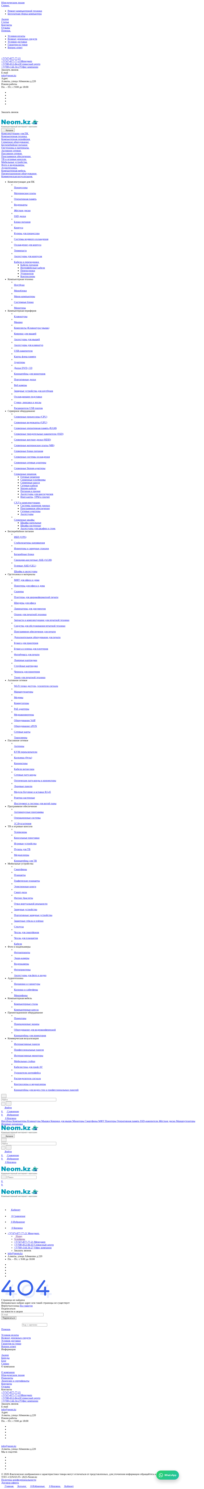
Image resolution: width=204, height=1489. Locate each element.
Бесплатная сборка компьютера (25, 13)
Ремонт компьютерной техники (25, 11)
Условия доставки (17, 41)
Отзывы (5, 1386)
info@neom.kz (8, 75)
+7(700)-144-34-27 (19, 67)
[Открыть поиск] (3, 1177)
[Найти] (8, 1103)
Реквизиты (7, 1378)
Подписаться (9, 1318)
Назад (18, 1236)
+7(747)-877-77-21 (11, 58)
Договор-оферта (10, 1482)
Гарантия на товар (18, 44)
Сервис (5, 1363)
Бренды (5, 1358)
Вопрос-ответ (15, 47)
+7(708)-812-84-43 (20, 64)
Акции (5, 1355)
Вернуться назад (10, 1305)
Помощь (5, 1329)
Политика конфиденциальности (18, 1479)
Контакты (6, 1383)
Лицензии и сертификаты (15, 1381)
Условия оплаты (16, 36)
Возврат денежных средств (22, 39)
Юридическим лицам (13, 1375)
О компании (8, 1372)
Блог (3, 1360)
